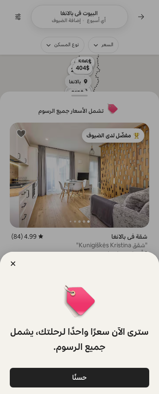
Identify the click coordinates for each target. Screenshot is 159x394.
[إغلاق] (13, 263)
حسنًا (79, 377)
